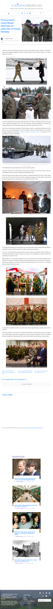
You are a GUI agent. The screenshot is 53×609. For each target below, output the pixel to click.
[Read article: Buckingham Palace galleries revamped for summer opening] (26, 495)
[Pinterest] (46, 593)
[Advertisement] (12, 443)
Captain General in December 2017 (29, 132)
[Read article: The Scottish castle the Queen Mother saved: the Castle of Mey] (26, 550)
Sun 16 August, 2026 (29, 481)
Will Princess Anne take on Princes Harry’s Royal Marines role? (8, 372)
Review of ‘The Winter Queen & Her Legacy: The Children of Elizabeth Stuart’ (24, 533)
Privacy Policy (27, 603)
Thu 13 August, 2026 (29, 536)
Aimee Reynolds (19, 536)
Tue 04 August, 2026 (28, 563)
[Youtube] (30, 13)
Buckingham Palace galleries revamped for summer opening (25, 505)
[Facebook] (22, 13)
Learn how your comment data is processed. (32, 427)
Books (15, 530)
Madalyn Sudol (19, 563)
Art (15, 503)
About (25, 597)
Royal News (4, 40)
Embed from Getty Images (11, 216)
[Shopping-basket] (49, 593)
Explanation (17, 558)
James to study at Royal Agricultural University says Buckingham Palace (25, 479)
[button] (8, 13)
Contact (25, 599)
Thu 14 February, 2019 (5, 36)
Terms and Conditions (29, 601)
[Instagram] (25, 13)
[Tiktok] (27, 13)
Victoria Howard (9, 38)
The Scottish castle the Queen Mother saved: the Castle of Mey (25, 560)
